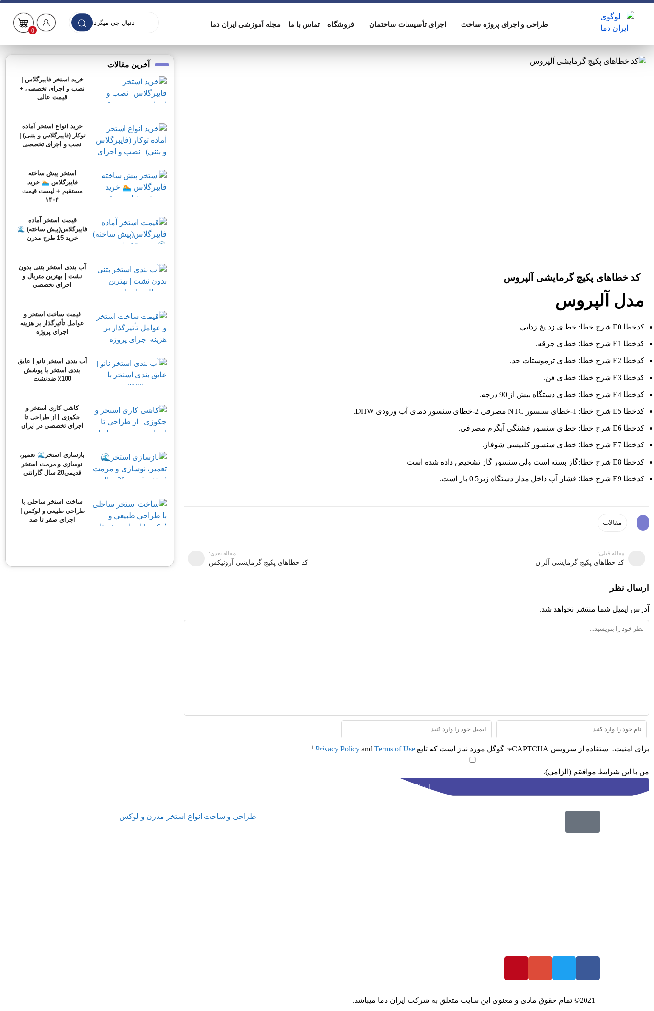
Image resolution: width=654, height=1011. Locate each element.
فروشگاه (340, 24)
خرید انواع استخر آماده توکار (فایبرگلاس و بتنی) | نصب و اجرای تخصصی (52, 135)
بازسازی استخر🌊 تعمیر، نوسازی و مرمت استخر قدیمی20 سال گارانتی (52, 463)
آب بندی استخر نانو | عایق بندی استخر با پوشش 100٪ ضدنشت (52, 369)
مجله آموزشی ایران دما (245, 24)
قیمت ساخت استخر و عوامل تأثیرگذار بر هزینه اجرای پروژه (52, 322)
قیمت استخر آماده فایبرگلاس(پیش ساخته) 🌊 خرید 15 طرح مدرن (52, 228)
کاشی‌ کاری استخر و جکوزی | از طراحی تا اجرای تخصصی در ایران (52, 416)
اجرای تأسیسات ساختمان (407, 24)
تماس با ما (304, 24)
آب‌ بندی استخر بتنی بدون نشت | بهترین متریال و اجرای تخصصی (52, 275)
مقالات (612, 522)
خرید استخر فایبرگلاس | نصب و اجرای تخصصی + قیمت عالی (52, 88)
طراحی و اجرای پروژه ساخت (504, 24)
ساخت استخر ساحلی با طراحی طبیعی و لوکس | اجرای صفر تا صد (52, 510)
